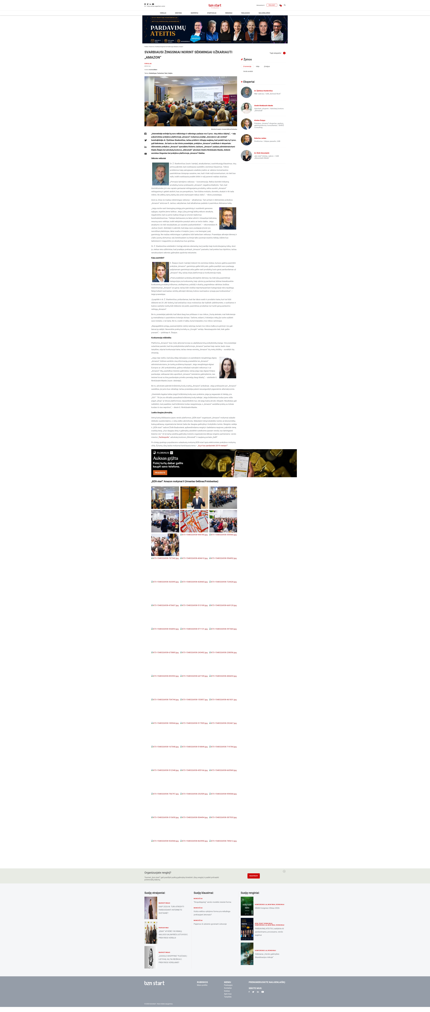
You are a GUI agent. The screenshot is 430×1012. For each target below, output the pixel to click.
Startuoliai (211, 13)
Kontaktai (228, 988)
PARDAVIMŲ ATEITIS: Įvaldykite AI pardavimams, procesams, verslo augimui (269, 931)
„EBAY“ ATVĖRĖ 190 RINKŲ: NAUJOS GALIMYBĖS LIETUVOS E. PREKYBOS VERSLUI (173, 934)
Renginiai (228, 13)
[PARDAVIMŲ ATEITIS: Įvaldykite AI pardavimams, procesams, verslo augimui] (247, 929)
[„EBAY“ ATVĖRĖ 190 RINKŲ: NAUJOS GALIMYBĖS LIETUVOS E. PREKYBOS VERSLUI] (150, 932)
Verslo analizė (248, 71)
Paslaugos (245, 13)
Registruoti (253, 876)
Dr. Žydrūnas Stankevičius (263, 91)
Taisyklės (227, 997)
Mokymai (178, 13)
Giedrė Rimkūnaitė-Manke (263, 105)
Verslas (163, 13)
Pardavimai (151, 46)
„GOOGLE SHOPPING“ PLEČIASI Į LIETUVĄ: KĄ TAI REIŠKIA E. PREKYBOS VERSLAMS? (173, 959)
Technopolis (164, 437)
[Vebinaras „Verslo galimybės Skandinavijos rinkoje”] (247, 954)
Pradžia (146, 46)
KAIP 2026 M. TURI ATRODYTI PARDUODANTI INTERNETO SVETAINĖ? (171, 909)
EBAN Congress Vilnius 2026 (267, 908)
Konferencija (261, 904)
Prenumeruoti (260, 5)
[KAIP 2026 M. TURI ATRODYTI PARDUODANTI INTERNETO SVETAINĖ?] (150, 908)
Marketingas (153, 73)
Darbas (227, 991)
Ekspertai (194, 13)
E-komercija (247, 66)
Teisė (165, 73)
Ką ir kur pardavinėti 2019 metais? (212, 445)
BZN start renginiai (264, 923)
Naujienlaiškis (264, 13)
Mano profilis (202, 985)
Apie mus (227, 994)
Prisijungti (272, 5)
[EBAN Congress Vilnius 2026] (247, 906)
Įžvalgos (267, 66)
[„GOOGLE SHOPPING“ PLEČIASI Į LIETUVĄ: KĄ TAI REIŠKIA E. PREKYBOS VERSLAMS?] (150, 957)
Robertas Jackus (260, 138)
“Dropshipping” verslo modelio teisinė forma (212, 902)
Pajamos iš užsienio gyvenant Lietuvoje (210, 924)
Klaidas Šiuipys (259, 120)
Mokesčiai (198, 898)
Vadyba (170, 73)
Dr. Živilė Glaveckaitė (261, 153)
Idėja (257, 66)
